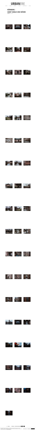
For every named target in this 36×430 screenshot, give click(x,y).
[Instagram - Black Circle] (22, 426)
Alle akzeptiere (33, 428)
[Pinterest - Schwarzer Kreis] (24, 426)
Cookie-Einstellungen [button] (25, 428)
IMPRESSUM (12, 426)
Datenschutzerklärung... (9, 429)
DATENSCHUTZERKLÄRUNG (17, 426)
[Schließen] (35, 429)
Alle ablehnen (29, 428)
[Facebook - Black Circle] (21, 426)
